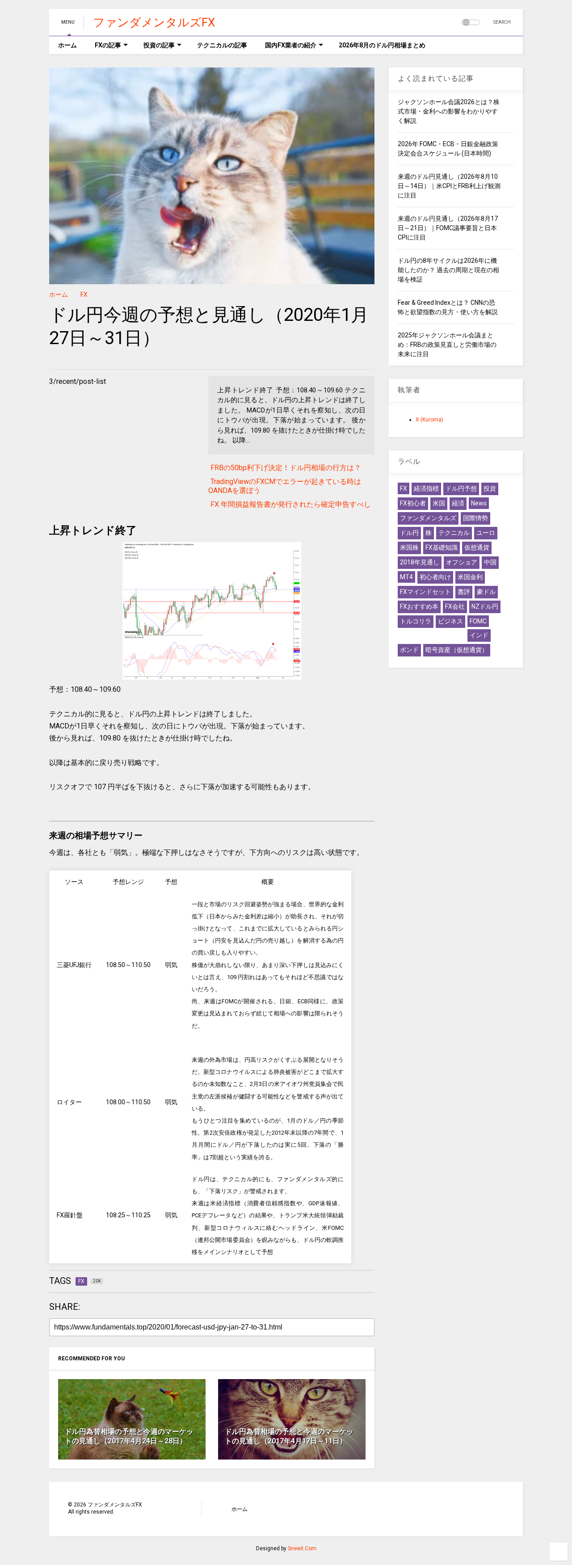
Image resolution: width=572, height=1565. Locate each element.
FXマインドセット (425, 591)
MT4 (406, 577)
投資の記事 (159, 45)
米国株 (409, 547)
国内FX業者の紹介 (290, 45)
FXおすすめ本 (419, 606)
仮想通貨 (476, 547)
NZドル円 (484, 606)
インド (479, 635)
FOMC (478, 621)
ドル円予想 (461, 488)
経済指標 (426, 488)
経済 (458, 503)
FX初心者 (413, 503)
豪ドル (486, 591)
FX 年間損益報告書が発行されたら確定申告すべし (290, 504)
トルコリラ (415, 621)
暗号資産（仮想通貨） (456, 649)
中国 (490, 562)
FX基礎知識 (441, 547)
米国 (439, 503)
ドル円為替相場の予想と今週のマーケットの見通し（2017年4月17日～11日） (289, 1436)
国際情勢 (475, 518)
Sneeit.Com (302, 1548)
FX (84, 294)
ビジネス (450, 621)
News (479, 503)
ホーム (67, 45)
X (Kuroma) (429, 419)
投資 (490, 488)
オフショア (461, 562)
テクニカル (454, 532)
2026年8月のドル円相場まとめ (382, 45)
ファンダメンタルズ (428, 518)
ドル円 (409, 532)
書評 (464, 591)
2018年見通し (419, 562)
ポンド (409, 649)
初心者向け (435, 577)
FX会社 (455, 606)
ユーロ (485, 532)
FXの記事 (108, 45)
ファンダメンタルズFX (154, 22)
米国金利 (470, 577)
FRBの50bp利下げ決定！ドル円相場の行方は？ (285, 467)
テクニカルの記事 (222, 45)
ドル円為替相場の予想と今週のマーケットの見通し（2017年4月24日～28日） (129, 1436)
